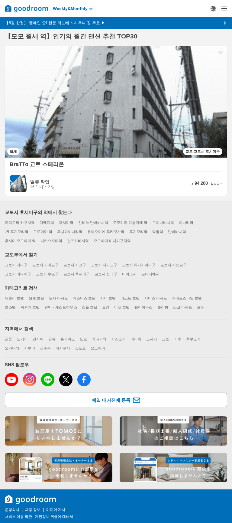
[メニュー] (224, 8)
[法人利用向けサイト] (173, 431)
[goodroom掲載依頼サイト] (58, 467)
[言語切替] (213, 8)
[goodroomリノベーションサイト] (58, 431)
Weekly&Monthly (70, 8)
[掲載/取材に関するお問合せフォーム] (173, 467)
